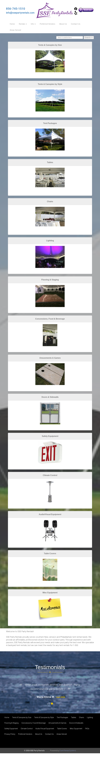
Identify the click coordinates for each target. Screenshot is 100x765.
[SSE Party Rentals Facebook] (75, 10)
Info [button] (32, 24)
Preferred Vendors (47, 24)
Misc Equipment (50, 593)
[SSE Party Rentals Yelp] (75, 14)
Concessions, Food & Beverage (50, 319)
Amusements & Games (50, 358)
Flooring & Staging (50, 280)
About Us (63, 24)
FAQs (87, 729)
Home (12, 24)
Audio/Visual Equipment (50, 514)
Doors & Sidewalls (50, 397)
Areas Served (15, 30)
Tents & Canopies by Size (50, 45)
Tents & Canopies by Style (50, 84)
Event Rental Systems (68, 751)
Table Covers (50, 553)
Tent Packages (50, 123)
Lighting (50, 241)
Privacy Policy (9, 734)
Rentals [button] (22, 24)
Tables (50, 162)
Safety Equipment (50, 436)
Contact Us (75, 24)
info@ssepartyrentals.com (20, 12)
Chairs (50, 201)
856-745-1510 (15, 8)
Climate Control (50, 475)
